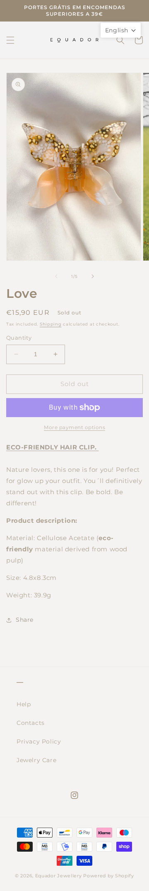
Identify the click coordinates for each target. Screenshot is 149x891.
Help (24, 704)
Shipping (51, 324)
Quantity (18, 337)
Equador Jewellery (58, 876)
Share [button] (25, 619)
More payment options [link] (74, 427)
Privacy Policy (39, 741)
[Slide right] (93, 276)
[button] (10, 40)
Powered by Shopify (108, 876)
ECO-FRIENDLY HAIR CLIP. (52, 447)
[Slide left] (56, 276)
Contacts (31, 723)
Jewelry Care (36, 760)
